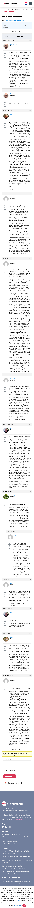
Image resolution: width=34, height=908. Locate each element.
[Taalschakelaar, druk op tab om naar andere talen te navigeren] (25, 3)
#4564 (29, 193)
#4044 (29, 40)
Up (5, 53)
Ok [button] (24, 905)
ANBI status (18, 819)
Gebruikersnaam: (7, 759)
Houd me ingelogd (10, 770)
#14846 (29, 258)
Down (5, 57)
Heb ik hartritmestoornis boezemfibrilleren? (15, 837)
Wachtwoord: (6, 766)
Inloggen (8, 776)
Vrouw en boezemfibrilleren (10, 843)
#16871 (29, 424)
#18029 (29, 633)
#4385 (29, 110)
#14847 (29, 375)
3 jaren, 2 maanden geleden (21, 25)
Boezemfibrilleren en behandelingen (13, 839)
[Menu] (30, 3)
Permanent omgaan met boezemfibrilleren (14, 20)
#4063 (29, 90)
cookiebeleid (17, 905)
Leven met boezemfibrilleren (10, 841)
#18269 (29, 675)
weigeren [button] (17, 900)
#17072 (29, 491)
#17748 (29, 579)
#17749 (29, 608)
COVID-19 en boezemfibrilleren (11, 835)
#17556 (29, 531)
